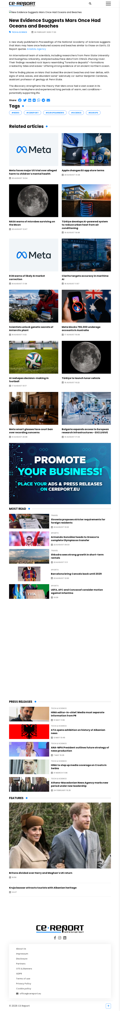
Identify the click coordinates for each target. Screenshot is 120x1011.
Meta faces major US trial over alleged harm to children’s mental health (33, 172)
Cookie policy (23, 988)
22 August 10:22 (61, 527)
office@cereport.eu (30, 993)
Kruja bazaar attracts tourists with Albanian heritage (43, 887)
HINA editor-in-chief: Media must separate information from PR (77, 714)
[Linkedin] (64, 937)
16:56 (14, 877)
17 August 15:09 (72, 335)
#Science (76, 112)
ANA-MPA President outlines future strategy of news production (80, 749)
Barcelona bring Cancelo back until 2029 (76, 574)
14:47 (14, 892)
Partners (20, 963)
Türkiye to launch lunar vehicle (81, 378)
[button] (20, 100)
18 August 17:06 (19, 284)
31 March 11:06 (60, 773)
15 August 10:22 (71, 382)
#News (15, 112)
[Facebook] (56, 937)
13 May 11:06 (59, 720)
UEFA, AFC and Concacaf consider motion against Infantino (77, 591)
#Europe (93, 112)
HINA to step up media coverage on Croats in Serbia (79, 767)
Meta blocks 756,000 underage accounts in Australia (81, 328)
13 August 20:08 (19, 437)
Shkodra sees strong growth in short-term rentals (77, 556)
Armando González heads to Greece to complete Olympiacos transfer (75, 539)
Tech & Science (19, 32)
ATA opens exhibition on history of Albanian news (78, 731)
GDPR (19, 973)
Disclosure (21, 958)
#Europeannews (55, 112)
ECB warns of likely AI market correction (27, 277)
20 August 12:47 (19, 229)
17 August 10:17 (19, 386)
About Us (21, 948)
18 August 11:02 (19, 335)
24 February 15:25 (62, 790)
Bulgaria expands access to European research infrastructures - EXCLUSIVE (85, 431)
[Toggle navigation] (108, 3)
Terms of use (23, 978)
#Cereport (32, 112)
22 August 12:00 (61, 578)
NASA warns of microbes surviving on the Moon (32, 223)
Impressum (22, 953)
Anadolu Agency (36, 49)
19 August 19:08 (72, 232)
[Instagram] (60, 937)
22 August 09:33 (62, 545)
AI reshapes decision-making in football (29, 380)
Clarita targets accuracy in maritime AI (85, 277)
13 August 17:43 (72, 437)
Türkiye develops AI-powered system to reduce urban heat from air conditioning (85, 225)
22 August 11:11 (61, 562)
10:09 (56, 597)
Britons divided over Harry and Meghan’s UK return (40, 873)
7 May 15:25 (59, 755)
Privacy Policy (23, 983)
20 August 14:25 (72, 175)
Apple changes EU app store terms (83, 170)
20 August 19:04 (20, 178)
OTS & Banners (24, 968)
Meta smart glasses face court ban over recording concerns (31, 431)
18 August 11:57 (71, 284)
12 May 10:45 (59, 738)
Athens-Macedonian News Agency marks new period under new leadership (79, 784)
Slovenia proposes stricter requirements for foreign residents (78, 521)
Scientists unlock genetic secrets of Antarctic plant (31, 328)
